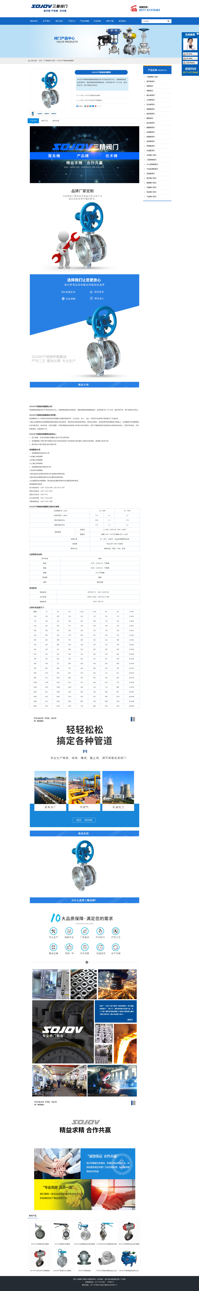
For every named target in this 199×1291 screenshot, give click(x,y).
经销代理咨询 (190, 63)
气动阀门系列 (151, 196)
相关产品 (44, 121)
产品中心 (72, 21)
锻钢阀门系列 (151, 183)
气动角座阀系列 (152, 169)
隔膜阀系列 (151, 127)
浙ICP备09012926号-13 (109, 1285)
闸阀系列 (150, 91)
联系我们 (122, 21)
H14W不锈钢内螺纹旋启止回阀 (107, 1271)
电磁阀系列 (151, 109)
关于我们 (46, 21)
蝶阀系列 (150, 118)
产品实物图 (84, 21)
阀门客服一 (189, 54)
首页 (40, 60)
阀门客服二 (189, 58)
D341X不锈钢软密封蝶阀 (92, 95)
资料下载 (110, 21)
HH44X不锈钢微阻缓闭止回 (129, 1271)
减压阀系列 (151, 114)
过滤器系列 (151, 150)
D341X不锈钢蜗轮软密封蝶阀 (84, 1244)
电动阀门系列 (151, 192)
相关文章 (56, 121)
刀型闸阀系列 (151, 160)
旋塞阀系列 (151, 137)
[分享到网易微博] (95, 106)
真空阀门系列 (151, 178)
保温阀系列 (151, 173)
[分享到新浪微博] (87, 106)
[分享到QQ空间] (85, 106)
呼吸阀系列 (151, 146)
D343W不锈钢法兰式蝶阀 (62, 1271)
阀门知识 (59, 21)
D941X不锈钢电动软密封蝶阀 (129, 1244)
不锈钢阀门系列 (49, 60)
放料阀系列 (151, 141)
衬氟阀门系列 (151, 187)
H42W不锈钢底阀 (84, 1271)
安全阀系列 (151, 104)
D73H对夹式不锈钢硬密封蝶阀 (107, 1244)
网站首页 (34, 21)
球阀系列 (150, 86)
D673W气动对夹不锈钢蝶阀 (93, 100)
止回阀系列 (151, 100)
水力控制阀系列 (152, 164)
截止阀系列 (151, 95)
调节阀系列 (151, 81)
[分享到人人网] (93, 106)
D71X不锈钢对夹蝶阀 (62, 1244)
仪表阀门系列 (151, 155)
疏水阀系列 (151, 123)
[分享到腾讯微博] (90, 106)
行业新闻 (97, 21)
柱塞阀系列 (151, 132)
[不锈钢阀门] (50, 8)
